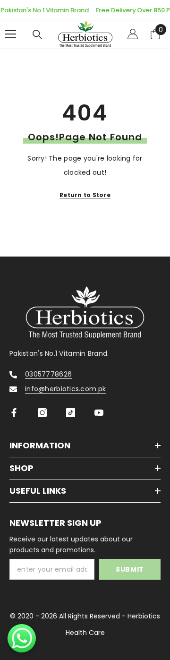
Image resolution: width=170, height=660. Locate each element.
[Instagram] (42, 412)
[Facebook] (14, 412)
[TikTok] (70, 412)
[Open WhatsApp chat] (22, 638)
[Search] (37, 34)
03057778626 (48, 374)
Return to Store (85, 195)
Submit (130, 569)
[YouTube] (99, 412)
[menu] (10, 34)
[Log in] (133, 34)
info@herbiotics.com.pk (65, 389)
